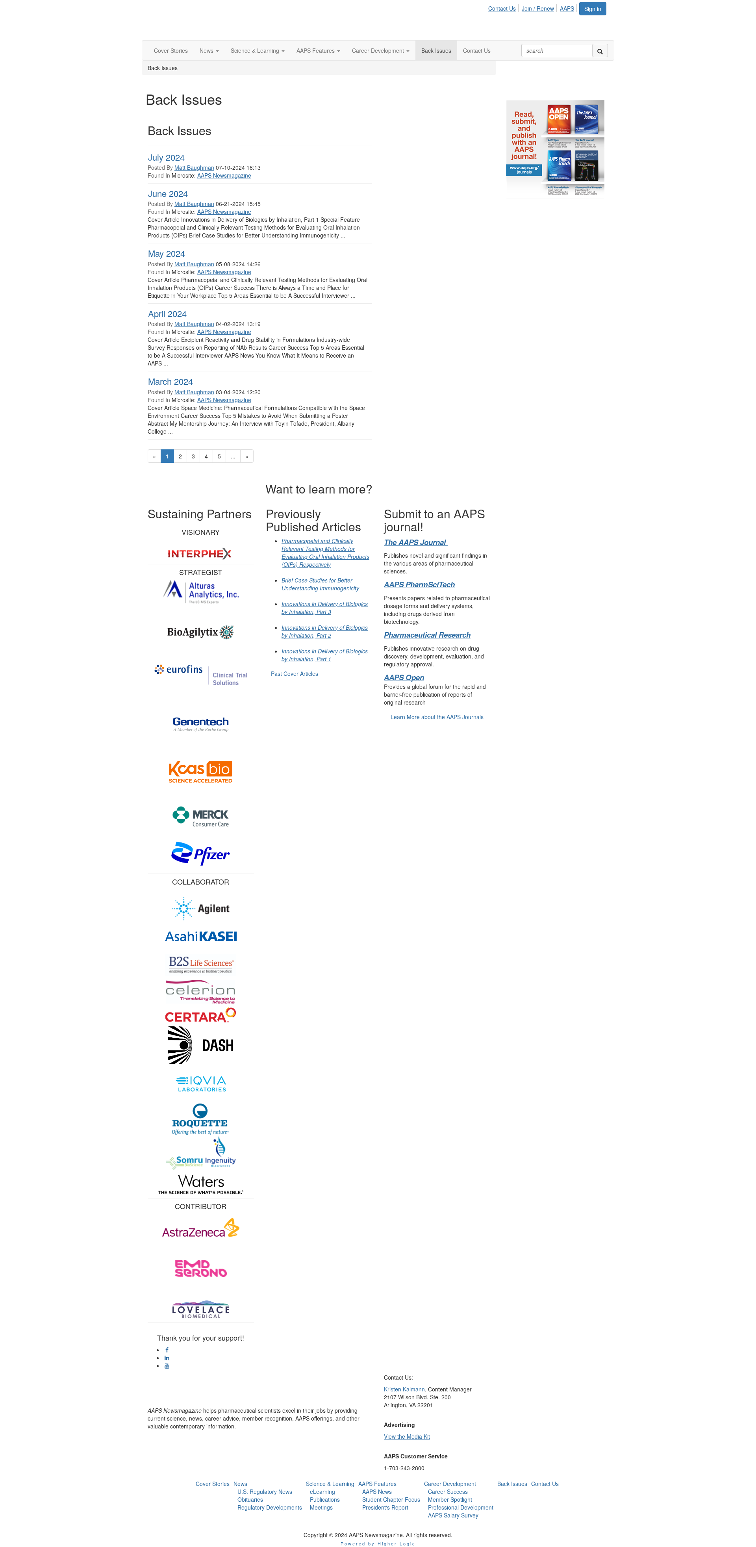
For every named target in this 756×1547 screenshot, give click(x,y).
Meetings (321, 1507)
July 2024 (166, 157)
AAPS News (377, 1491)
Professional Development (460, 1507)
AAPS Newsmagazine (224, 175)
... (233, 456)
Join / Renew (538, 8)
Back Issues (512, 1484)
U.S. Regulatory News (264, 1491)
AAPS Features (377, 1484)
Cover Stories (213, 1484)
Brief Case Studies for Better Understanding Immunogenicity (320, 584)
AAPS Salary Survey (453, 1515)
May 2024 (166, 253)
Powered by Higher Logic (378, 1543)
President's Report (385, 1507)
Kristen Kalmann (404, 1389)
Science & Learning (330, 1484)
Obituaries (250, 1499)
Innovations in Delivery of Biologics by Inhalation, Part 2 (325, 631)
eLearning (322, 1491)
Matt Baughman (194, 167)
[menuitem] (504, 7)
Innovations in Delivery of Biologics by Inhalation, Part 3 (325, 608)
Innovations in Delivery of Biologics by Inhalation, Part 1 (325, 655)
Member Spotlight (450, 1499)
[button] (209, 50)
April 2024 (167, 313)
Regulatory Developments (269, 1507)
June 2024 (168, 193)
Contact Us (502, 8)
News (240, 1484)
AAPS (567, 8)
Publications (325, 1499)
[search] (600, 50)
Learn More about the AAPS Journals (437, 717)
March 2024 (170, 381)
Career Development (450, 1484)
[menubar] (533, 7)
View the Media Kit (407, 1436)
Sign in (592, 9)
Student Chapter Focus (391, 1499)
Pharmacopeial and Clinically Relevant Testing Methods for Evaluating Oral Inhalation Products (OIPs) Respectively (325, 552)
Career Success (448, 1491)
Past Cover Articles (294, 673)
